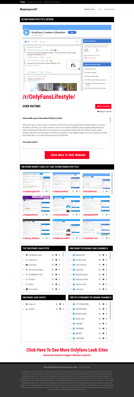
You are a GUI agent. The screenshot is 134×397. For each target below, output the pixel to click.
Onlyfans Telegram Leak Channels (89, 248)
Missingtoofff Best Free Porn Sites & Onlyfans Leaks (60, 367)
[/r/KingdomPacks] (36, 204)
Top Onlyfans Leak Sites (36, 248)
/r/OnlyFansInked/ (60, 191)
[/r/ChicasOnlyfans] (66, 204)
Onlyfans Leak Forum (34, 2)
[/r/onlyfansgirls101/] (36, 180)
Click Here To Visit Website (68, 155)
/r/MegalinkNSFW (90, 215)
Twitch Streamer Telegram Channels (90, 297)
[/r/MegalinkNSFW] (96, 204)
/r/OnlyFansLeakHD (61, 238)
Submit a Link (89, 9)
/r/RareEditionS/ (90, 191)
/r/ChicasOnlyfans (60, 215)
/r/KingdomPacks (30, 215)
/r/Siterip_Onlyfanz (31, 238)
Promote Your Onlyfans (52, 2)
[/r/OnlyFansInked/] (66, 180)
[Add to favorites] (47, 191)
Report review (105, 111)
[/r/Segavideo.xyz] (96, 227)
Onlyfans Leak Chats (34, 297)
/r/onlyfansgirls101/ (31, 191)
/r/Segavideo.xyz (90, 238)
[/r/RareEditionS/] (96, 180)
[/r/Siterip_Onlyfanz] (36, 227)
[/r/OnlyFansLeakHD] (66, 227)
